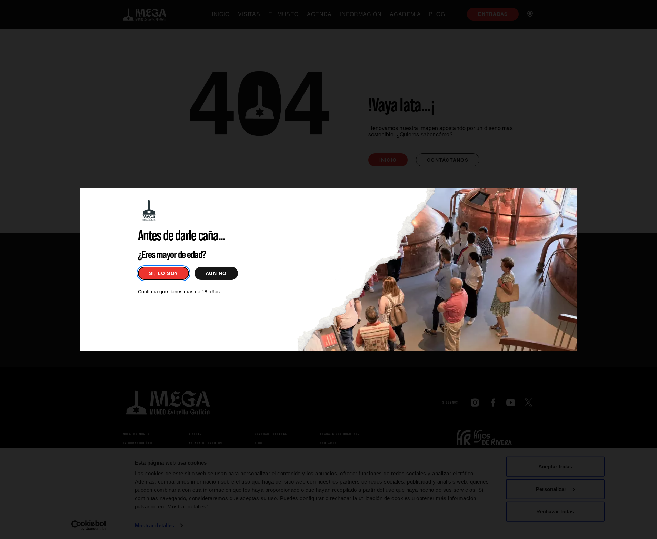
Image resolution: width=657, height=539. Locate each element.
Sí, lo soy (163, 273)
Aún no (216, 273)
